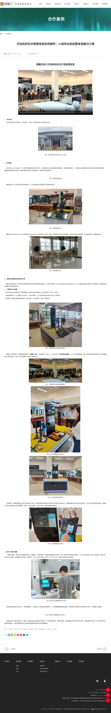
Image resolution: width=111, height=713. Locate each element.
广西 (33, 122)
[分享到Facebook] (24, 635)
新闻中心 (86, 4)
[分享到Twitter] (27, 635)
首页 (40, 4)
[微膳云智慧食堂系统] (16, 4)
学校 (17, 671)
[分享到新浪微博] (18, 635)
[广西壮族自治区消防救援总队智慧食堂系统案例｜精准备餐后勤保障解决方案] (6, 649)
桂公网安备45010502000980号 (100, 709)
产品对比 (48, 4)
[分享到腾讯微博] (21, 635)
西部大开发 (40, 122)
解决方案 (58, 4)
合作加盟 (95, 4)
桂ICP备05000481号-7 (86, 709)
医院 (17, 665)
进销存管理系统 (44, 668)
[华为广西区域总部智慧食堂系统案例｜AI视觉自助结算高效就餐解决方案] (105, 649)
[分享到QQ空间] (15, 635)
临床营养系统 (43, 671)
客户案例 (67, 4)
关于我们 (105, 4)
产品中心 (76, 4)
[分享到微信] (12, 635)
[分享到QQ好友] (9, 635)
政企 (17, 668)
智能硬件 (42, 665)
